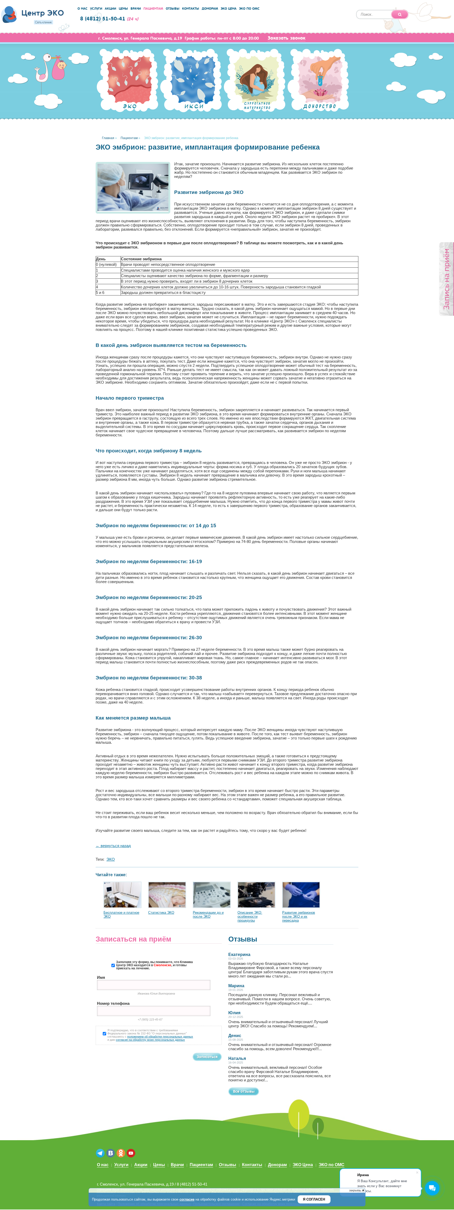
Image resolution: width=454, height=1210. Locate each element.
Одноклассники (120, 1153)
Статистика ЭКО (161, 913)
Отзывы (172, 8)
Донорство (318, 82)
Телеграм (100, 1153)
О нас (82, 8)
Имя (101, 977)
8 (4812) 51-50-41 (102, 19)
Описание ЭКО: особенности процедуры (250, 916)
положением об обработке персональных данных (160, 1036)
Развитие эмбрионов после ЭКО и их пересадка (298, 916)
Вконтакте (110, 1153)
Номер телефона (113, 1003)
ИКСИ (191, 81)
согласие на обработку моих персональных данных (150, 1039)
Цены (123, 8)
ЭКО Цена (228, 8)
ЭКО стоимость (127, 81)
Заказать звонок (286, 38)
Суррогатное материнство (254, 83)
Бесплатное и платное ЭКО (121, 914)
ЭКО (110, 859)
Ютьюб (131, 1153)
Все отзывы (243, 1091)
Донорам (210, 8)
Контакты (190, 8)
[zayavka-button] (446, 279)
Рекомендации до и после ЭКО (208, 914)
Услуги (96, 8)
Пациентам (153, 8)
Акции (110, 8)
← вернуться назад (113, 846)
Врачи (136, 8)
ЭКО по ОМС (249, 8)
